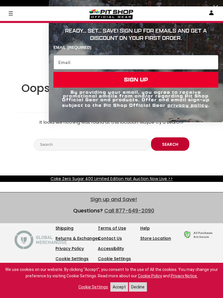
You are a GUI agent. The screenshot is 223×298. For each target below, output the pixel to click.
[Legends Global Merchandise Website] (41, 248)
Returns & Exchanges (77, 238)
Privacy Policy (69, 248)
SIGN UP (136, 79)
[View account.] (211, 14)
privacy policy (188, 105)
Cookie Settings (72, 259)
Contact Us (110, 238)
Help (145, 228)
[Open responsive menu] (11, 13)
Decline (138, 287)
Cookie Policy (150, 276)
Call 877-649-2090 (129, 210)
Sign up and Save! (113, 199)
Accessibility (111, 248)
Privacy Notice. (184, 276)
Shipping (64, 228)
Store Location (155, 238)
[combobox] (92, 144)
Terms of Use (112, 228)
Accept (119, 287)
